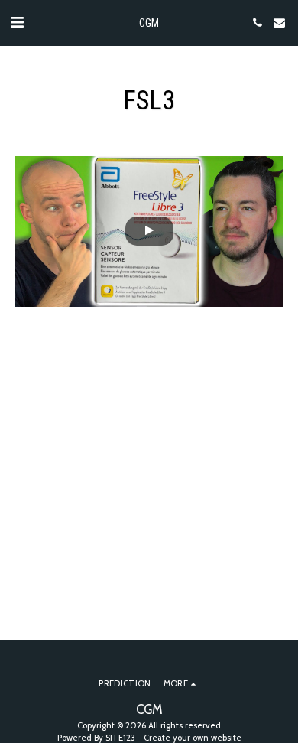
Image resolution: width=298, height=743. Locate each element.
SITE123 (120, 737)
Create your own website (192, 737)
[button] (17, 22)
